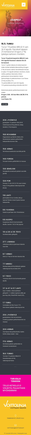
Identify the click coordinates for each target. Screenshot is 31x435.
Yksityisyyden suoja (22, 433)
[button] (15, 367)
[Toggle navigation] (23, 4)
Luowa (14, 433)
